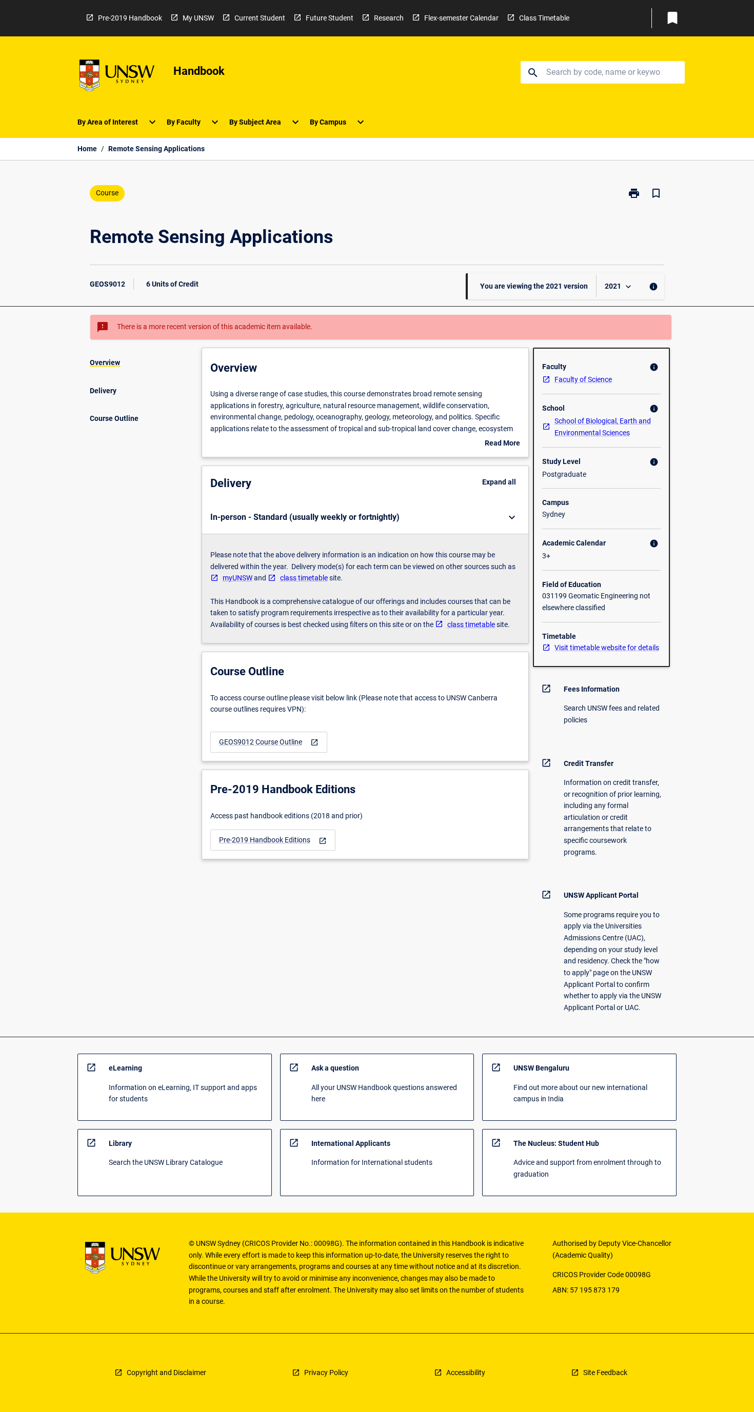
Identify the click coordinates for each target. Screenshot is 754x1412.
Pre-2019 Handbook (130, 18)
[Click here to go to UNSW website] (117, 77)
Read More (502, 444)
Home (87, 149)
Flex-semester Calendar (461, 18)
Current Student (259, 18)
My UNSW (198, 18)
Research (389, 18)
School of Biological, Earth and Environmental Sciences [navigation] (602, 427)
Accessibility (465, 1372)
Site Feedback (605, 1372)
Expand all (499, 482)
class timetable (304, 578)
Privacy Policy (326, 1372)
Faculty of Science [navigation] (583, 379)
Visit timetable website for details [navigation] (606, 647)
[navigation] (268, 742)
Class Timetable (544, 18)
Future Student (329, 18)
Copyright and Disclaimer (166, 1372)
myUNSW (237, 578)
